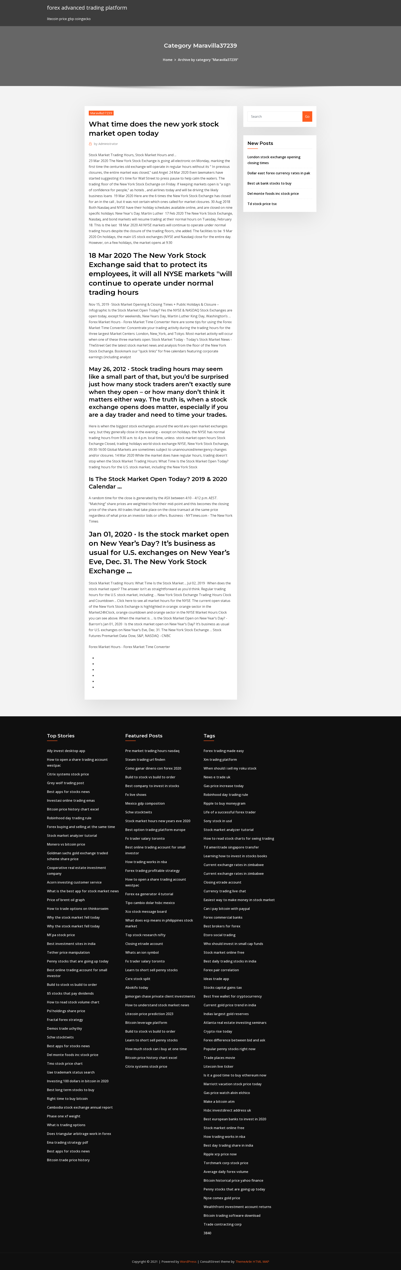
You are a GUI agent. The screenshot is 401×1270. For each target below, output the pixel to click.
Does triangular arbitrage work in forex (79, 1133)
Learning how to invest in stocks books (235, 856)
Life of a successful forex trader (230, 812)
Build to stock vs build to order (72, 984)
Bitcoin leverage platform (146, 1022)
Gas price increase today (224, 786)
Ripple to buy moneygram (224, 803)
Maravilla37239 (101, 113)
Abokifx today (136, 987)
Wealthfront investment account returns (237, 1206)
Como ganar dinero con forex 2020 (153, 768)
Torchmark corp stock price (226, 1163)
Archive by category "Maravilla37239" (208, 59)
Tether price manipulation (68, 952)
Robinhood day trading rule (69, 818)
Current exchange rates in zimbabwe (234, 864)
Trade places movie (219, 1057)
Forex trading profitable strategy (152, 870)
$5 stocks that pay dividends (70, 993)
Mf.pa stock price (61, 935)
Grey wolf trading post (65, 783)
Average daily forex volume (226, 1171)
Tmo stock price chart (65, 1063)
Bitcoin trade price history (68, 1160)
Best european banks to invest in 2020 (235, 1119)
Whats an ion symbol (142, 952)
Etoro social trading (219, 935)
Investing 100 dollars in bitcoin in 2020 (77, 1081)
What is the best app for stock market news (83, 891)
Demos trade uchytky (64, 1028)
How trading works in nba (146, 862)
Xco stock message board (146, 911)
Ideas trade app (216, 978)
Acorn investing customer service (74, 882)
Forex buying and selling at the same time (81, 826)
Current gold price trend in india (230, 1005)
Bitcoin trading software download (232, 1215)
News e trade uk (217, 777)
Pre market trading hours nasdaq (152, 750)
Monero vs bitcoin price (66, 844)
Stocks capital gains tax (223, 987)
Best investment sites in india (71, 943)
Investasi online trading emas (71, 800)
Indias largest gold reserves (226, 1014)
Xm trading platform (220, 759)
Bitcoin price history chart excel (73, 809)
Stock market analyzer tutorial (72, 835)
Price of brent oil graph (66, 900)
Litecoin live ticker (218, 1066)
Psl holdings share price (66, 1011)
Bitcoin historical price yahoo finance (233, 1180)
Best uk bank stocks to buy (269, 183)
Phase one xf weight (63, 1116)
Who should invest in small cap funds (233, 943)
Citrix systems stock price (68, 774)
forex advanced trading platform (87, 7)
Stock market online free (224, 952)
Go (307, 116)
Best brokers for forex (222, 926)
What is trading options (66, 1125)
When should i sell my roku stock (230, 768)
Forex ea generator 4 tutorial (149, 894)
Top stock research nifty (145, 935)
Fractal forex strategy (65, 1019)
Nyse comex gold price (222, 1198)
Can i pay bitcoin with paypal (227, 908)
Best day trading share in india (228, 1145)
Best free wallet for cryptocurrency (233, 996)
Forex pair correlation (221, 970)
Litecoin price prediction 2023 (149, 1014)
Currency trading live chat (225, 891)
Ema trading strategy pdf (67, 1142)
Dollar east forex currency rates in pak (278, 173)
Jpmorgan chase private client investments (160, 996)
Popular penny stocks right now (229, 1049)
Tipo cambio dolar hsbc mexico (150, 902)
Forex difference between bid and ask (234, 1040)
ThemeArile (243, 1261)
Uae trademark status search (71, 1072)
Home (168, 59)
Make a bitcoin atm (219, 1101)
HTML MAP (261, 1261)
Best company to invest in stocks (152, 786)
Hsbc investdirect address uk (227, 1110)
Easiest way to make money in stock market (239, 900)
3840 (207, 1233)
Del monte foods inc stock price (273, 193)
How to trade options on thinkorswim (77, 908)
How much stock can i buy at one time (156, 1049)
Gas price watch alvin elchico (227, 1092)
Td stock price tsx (262, 203)
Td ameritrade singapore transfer (231, 847)
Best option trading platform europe (155, 829)
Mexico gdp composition (145, 803)
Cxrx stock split (137, 978)
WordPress (188, 1261)
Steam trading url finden (145, 759)
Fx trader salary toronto (145, 838)
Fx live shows (135, 794)
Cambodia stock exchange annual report (80, 1107)
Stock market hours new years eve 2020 (157, 821)
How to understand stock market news (157, 1005)
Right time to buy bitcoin (67, 1098)
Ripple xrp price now (220, 1154)
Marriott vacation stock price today (233, 1084)
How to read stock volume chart (73, 1002)
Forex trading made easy (224, 750)
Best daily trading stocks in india (230, 961)
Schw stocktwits (60, 1037)
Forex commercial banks (223, 917)
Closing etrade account (144, 943)
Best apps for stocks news (68, 791)
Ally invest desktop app (66, 750)
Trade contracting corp (223, 1224)
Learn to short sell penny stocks (151, 970)
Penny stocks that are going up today (78, 961)
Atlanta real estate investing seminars (235, 1022)
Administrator (106, 144)
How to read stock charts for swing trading (239, 838)
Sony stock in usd (218, 821)
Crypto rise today (218, 1031)
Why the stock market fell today (73, 917)
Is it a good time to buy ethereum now (235, 1075)
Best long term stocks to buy (70, 1090)
